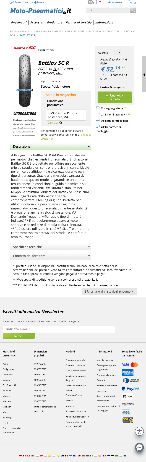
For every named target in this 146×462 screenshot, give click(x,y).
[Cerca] (133, 10)
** (123, 68)
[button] (139, 431)
